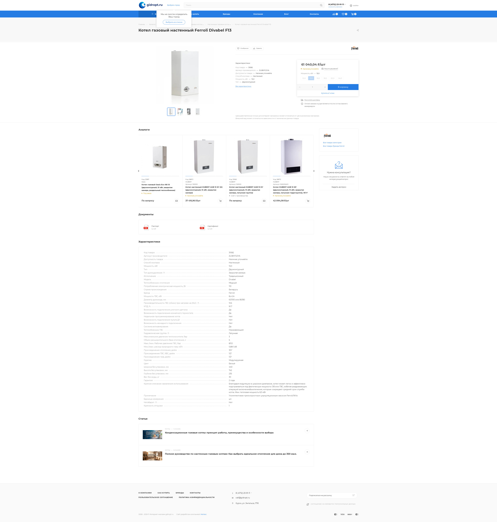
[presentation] (138, 171)
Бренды (180, 493)
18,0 (325, 78)
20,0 (332, 78)
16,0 (318, 78)
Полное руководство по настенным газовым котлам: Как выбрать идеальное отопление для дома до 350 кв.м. (231, 454)
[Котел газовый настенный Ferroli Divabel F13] (185, 75)
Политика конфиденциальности (197, 497)
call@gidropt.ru (243, 498)
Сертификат (213, 226)
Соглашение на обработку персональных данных (333, 504)
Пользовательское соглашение (155, 497)
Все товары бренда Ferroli (333, 146)
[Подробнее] (307, 430)
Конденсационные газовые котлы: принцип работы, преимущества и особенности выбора (219, 432)
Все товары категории (332, 143)
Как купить (164, 493)
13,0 (311, 78)
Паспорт (155, 226)
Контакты (195, 493)
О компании (145, 493)
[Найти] (321, 5)
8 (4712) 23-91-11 (336, 4)
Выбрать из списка (174, 22)
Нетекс (204, 514)
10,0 (304, 78)
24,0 (340, 78)
